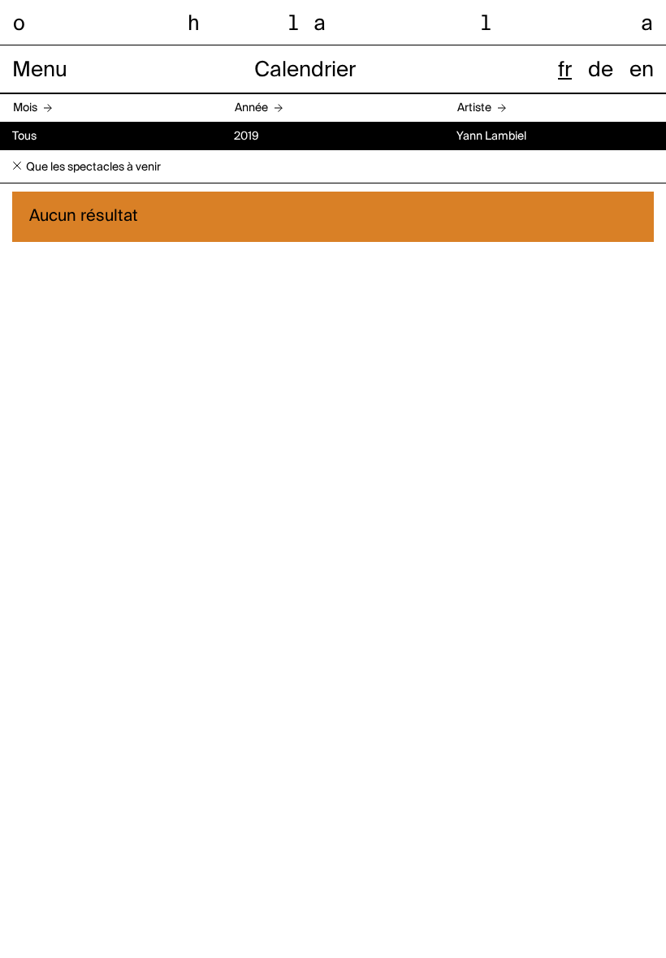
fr (565, 70)
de (600, 70)
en (641, 70)
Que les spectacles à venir (93, 167)
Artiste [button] (474, 108)
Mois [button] (25, 108)
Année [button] (251, 108)
